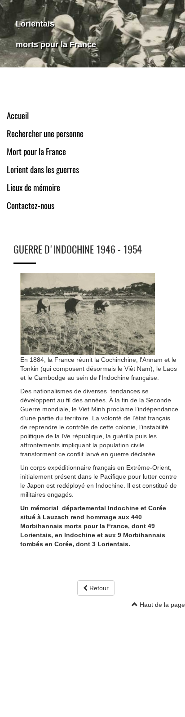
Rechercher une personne (45, 133)
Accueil (18, 115)
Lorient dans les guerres (43, 169)
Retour (98, 588)
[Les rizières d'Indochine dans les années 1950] (87, 313)
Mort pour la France (36, 151)
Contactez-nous (30, 205)
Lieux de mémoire (33, 187)
